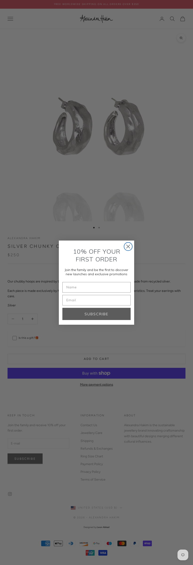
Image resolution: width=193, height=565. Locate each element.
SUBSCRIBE (96, 314)
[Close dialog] (128, 246)
